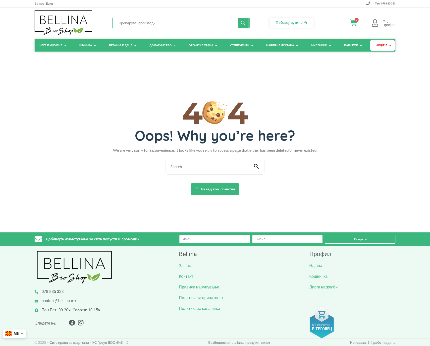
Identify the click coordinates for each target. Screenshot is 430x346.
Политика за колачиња (199, 308)
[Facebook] (72, 322)
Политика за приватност (201, 297)
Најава (315, 265)
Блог (49, 3)
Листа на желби (323, 286)
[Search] (243, 23)
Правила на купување (199, 286)
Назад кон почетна (217, 189)
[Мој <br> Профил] (375, 23)
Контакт (186, 276)
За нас (40, 3)
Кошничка (318, 276)
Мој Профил (388, 23)
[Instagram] (80, 322)
